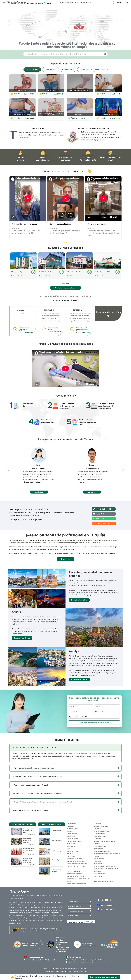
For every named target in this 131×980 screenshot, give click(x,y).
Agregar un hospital (100, 140)
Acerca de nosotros (75, 906)
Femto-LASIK (98, 876)
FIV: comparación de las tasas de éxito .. (28, 830)
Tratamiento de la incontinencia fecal (105, 866)
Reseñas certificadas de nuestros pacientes (65, 296)
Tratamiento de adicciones (75, 858)
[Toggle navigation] (4, 2)
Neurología (97, 843)
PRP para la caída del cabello (76, 866)
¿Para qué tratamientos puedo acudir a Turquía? (30, 785)
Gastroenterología (72, 838)
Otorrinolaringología (100, 846)
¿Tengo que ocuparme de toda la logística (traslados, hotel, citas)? (37, 776)
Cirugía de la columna (100, 836)
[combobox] (97, 712)
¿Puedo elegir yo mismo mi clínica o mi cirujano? (30, 810)
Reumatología (71, 856)
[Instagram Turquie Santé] (101, 900)
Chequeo (69, 848)
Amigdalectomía (99, 863)
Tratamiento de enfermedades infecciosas (107, 853)
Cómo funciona (23, 137)
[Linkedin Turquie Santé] (110, 900)
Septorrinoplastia (99, 858)
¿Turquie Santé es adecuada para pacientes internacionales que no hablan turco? (42, 802)
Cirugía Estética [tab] (50, 69)
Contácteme (39, 492)
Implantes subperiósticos (74, 873)
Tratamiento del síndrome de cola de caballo (78, 880)
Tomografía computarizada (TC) (77, 863)
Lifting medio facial (99, 873)
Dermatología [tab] (100, 69)
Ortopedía (70, 831)
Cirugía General (71, 836)
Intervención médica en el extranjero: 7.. (27, 840)
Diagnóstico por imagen (74, 841)
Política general (73, 916)
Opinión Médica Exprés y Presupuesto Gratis (94, 722)
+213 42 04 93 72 (87, 962)
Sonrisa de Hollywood (73, 871)
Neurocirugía (71, 843)
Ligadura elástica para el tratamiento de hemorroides (106, 870)
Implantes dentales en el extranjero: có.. (29, 850)
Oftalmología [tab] (84, 69)
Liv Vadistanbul (56, 830)
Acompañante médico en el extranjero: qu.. (27, 860)
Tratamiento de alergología (102, 831)
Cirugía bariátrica (72, 833)
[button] (8, 469)
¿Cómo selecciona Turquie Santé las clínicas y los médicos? (34, 747)
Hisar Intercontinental (57, 851)
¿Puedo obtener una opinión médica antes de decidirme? (33, 768)
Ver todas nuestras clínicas (65, 288)
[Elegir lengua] (128, 3)
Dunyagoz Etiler (57, 840)
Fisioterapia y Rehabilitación (102, 851)
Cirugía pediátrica (72, 851)
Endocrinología (98, 848)
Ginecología (97, 838)
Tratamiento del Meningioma (75, 876)
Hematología (71, 853)
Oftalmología (71, 846)
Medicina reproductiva (101, 826)
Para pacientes (73, 901)
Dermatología (71, 826)
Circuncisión (97, 861)
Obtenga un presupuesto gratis (104, 977)
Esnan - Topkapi (57, 860)
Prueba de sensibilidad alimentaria (104, 881)
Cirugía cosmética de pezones (76, 883)
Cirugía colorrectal (99, 833)
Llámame (119, 2)
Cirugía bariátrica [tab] (32, 69)
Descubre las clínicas (79, 600)
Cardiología (97, 828)
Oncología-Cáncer (72, 828)
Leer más (66, 559)
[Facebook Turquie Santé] (97, 900)
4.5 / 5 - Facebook (107, 909)
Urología (96, 856)
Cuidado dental (71, 823)
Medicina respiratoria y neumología (104, 841)
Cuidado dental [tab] (68, 69)
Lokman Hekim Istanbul (56, 870)
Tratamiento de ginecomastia (76, 861)
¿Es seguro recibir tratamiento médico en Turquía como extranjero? (37, 793)
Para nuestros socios (75, 911)
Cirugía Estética (98, 823)
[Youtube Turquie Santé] (106, 900)
